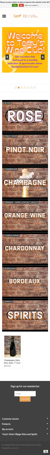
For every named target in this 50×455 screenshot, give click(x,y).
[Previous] (7, 57)
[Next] (43, 57)
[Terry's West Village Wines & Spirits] (29, 16)
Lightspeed (15, 448)
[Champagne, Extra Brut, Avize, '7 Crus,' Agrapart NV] (12, 346)
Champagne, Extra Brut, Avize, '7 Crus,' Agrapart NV (12, 361)
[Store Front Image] (25, 50)
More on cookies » (32, 5)
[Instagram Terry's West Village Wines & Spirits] (30, 407)
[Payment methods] (45, 451)
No (21, 5)
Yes (14, 5)
